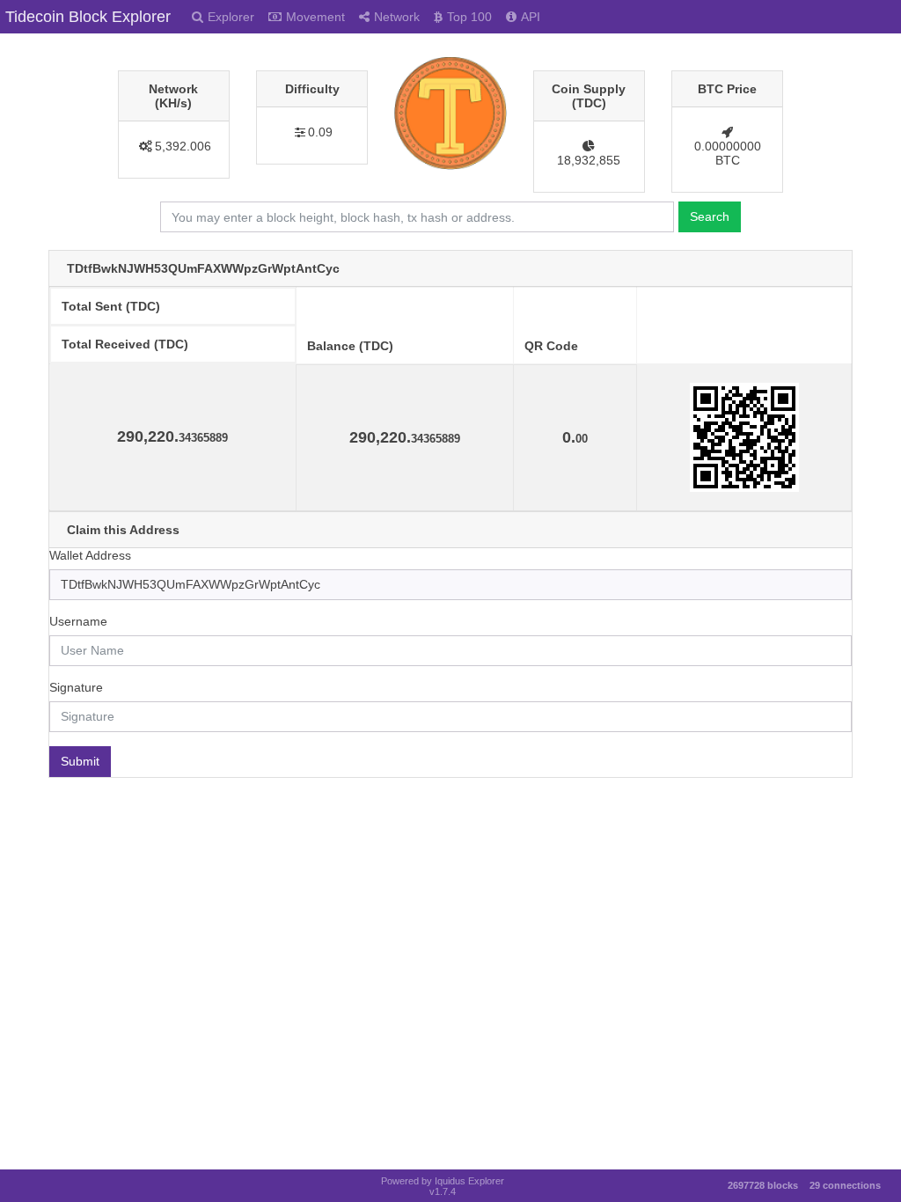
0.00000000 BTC (727, 153)
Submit (80, 761)
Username (78, 621)
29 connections (845, 1185)
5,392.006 (183, 146)
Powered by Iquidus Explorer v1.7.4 (442, 1186)
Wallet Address (90, 555)
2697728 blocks (763, 1185)
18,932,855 (588, 160)
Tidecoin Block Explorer (88, 17)
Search (709, 216)
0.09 (320, 132)
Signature (76, 687)
